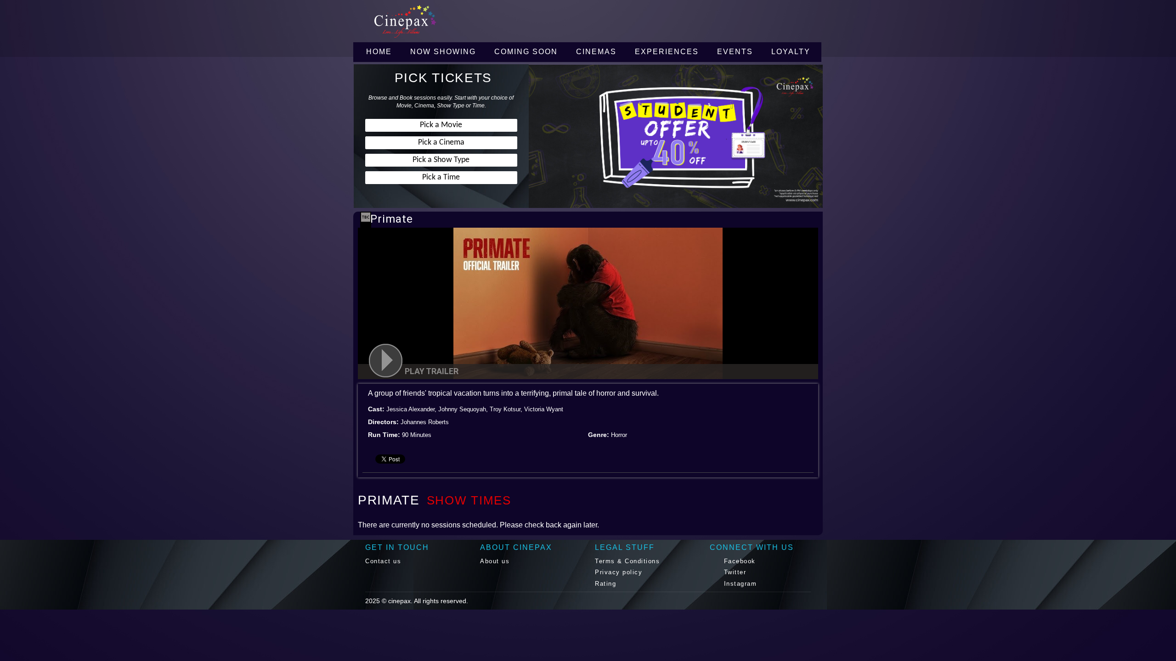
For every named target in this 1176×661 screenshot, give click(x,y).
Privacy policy (618, 572)
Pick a (441, 125)
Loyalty (790, 52)
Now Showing (443, 52)
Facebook (738, 561)
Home (379, 52)
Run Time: (384, 434)
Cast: (376, 409)
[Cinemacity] (443, 21)
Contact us (383, 561)
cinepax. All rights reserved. (428, 601)
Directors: (383, 422)
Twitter (733, 572)
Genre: (598, 434)
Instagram (739, 583)
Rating (605, 583)
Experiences (667, 52)
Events (735, 52)
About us (494, 561)
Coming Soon (526, 52)
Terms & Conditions (627, 561)
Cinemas (596, 52)
